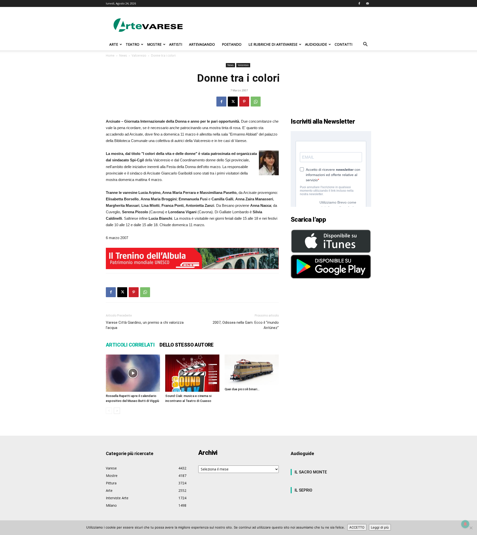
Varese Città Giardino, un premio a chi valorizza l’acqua (145, 325)
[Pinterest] (244, 102)
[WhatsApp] (256, 102)
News (123, 55)
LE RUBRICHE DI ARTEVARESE (272, 44)
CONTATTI (343, 44)
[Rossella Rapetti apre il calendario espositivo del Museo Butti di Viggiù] (133, 373)
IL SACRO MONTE (311, 472)
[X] (233, 102)
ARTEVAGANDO (202, 44)
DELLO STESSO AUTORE (186, 345)
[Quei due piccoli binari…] (252, 370)
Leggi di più (380, 527)
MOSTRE (154, 44)
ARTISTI (175, 44)
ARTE (113, 44)
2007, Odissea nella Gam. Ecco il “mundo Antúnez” (246, 325)
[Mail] (367, 3)
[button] (365, 44)
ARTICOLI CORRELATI (130, 345)
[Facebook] (359, 3)
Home (110, 55)
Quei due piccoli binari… (242, 389)
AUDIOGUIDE (316, 44)
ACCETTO (356, 527)
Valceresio (139, 55)
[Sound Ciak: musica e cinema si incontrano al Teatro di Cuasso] (192, 373)
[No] (470, 527)
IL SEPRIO (303, 490)
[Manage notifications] (465, 524)
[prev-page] (109, 411)
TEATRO (132, 44)
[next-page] (117, 411)
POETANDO (231, 44)
